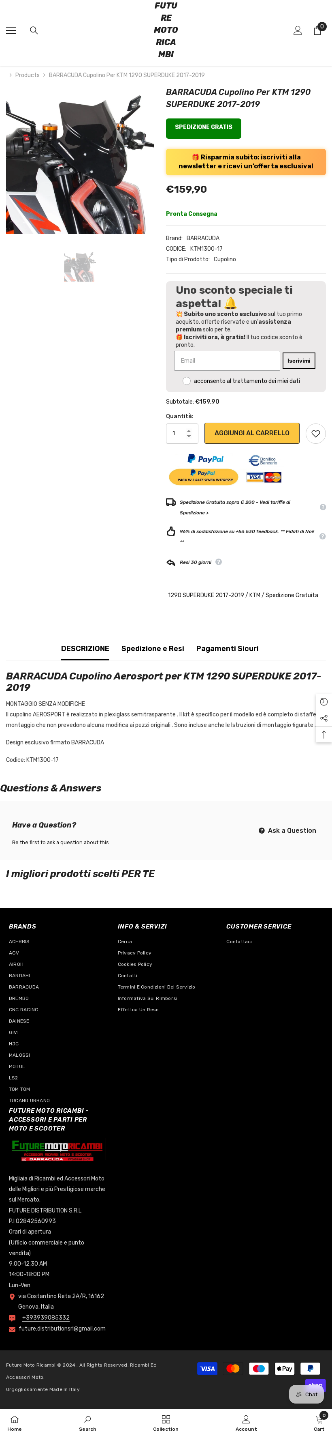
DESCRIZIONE (85, 648)
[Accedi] (298, 30)
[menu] (11, 30)
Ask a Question (291, 830)
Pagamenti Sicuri (227, 648)
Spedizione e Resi (152, 648)
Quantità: (180, 416)
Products (27, 75)
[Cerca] (34, 30)
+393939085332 (46, 1317)
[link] (87, 1422)
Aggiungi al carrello (252, 433)
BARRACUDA (203, 238)
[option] (80, 160)
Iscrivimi (299, 360)
